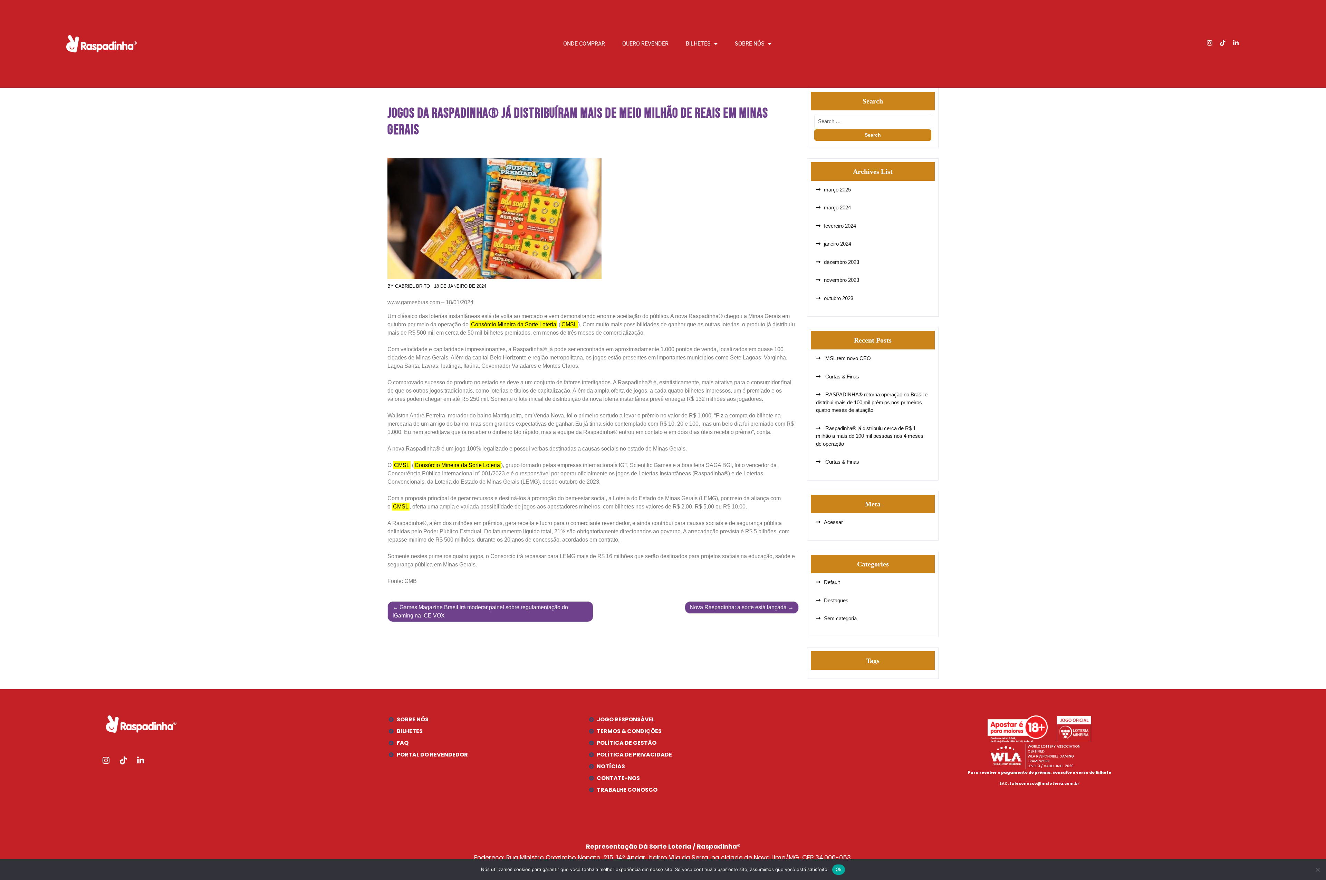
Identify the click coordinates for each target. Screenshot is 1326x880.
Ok (839, 869)
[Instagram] (1210, 43)
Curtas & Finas (841, 376)
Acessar (833, 522)
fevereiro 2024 (840, 226)
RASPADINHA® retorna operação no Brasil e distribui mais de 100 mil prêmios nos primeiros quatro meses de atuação (872, 402)
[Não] (1317, 869)
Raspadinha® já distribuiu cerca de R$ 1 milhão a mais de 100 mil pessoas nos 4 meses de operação (869, 436)
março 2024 (837, 207)
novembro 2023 (841, 280)
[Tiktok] (1223, 43)
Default (832, 582)
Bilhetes (698, 43)
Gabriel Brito (412, 286)
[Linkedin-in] (1236, 43)
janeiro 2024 (837, 244)
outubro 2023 (838, 298)
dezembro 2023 (841, 262)
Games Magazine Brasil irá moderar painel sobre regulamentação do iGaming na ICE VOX (480, 611)
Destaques (836, 600)
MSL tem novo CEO (847, 358)
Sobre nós (750, 43)
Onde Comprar (584, 43)
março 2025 (837, 189)
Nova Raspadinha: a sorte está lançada (738, 607)
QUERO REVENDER (645, 43)
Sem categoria (840, 618)
